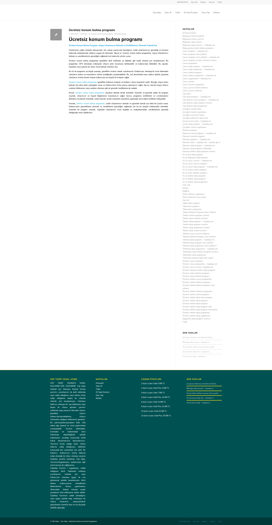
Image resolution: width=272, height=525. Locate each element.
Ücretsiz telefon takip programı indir (197, 307)
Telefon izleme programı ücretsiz (196, 215)
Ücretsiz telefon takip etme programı (197, 297)
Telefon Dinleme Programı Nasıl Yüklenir (199, 212)
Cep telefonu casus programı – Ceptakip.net (201, 100)
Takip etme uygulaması (192, 209)
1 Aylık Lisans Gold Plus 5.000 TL (155, 388)
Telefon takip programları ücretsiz (196, 227)
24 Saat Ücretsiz (189, 33)
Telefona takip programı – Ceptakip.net (198, 240)
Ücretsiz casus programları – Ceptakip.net (200, 264)
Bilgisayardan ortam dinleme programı (198, 48)
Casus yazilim (188, 82)
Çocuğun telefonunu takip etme (195, 118)
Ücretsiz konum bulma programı (92, 30)
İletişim (203, 2)
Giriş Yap (194, 2)
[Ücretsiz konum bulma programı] (56, 34)
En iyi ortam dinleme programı (195, 173)
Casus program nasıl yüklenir (195, 54)
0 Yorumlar (83, 34)
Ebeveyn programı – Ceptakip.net (196, 139)
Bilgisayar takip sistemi (192, 42)
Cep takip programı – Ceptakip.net (197, 97)
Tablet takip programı (191, 203)
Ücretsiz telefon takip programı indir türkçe (200, 310)
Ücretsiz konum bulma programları (83, 82)
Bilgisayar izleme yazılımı (193, 39)
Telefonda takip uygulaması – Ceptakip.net (200, 249)
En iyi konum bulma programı (195, 170)
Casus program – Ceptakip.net (195, 51)
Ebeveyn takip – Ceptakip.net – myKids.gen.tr (201, 142)
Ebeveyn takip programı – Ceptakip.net (199, 145)
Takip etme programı (191, 206)
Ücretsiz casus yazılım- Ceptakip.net (198, 267)
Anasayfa (100, 383)
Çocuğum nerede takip (192, 109)
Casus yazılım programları (193, 84)
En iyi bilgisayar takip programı (195, 157)
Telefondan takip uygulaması (194, 255)
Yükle (220, 2)
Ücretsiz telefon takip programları (196, 313)
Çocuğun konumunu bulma (193, 115)
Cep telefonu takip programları (195, 106)
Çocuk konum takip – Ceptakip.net (197, 121)
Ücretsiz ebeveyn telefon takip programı (199, 270)
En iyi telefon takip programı (194, 176)
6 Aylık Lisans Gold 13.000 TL (153, 402)
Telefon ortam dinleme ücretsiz (195, 218)
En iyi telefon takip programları (195, 182)
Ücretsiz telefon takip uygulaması (196, 316)
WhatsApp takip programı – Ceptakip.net (196, 342)
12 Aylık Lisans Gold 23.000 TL (154, 411)
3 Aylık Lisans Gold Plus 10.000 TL (155, 397)
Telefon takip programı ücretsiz (195, 224)
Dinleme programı (190, 130)
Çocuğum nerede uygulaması (195, 112)
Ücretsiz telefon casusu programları (197, 279)
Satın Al (212, 2)
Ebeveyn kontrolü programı (194, 136)
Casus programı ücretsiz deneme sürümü (199, 60)
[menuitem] (182, 2)
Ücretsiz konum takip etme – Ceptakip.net (196, 352)
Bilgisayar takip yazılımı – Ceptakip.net (199, 45)
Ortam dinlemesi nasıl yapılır (194, 197)
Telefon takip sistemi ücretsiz (195, 230)
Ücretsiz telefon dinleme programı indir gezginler (198, 347)
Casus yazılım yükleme (192, 91)
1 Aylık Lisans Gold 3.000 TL (153, 383)
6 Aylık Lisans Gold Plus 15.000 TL (155, 406)
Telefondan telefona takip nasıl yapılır (198, 258)
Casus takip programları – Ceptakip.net (199, 69)
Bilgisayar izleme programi (193, 36)
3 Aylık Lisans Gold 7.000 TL (153, 393)
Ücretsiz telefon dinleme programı (196, 282)
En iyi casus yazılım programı (195, 164)
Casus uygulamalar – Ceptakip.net (197, 79)
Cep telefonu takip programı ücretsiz (197, 103)
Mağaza (186, 191)
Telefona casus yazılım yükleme (196, 234)
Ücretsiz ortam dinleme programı (196, 273)
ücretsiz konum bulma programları (90, 93)
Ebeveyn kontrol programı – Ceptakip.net (199, 133)
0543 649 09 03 (182, 2)
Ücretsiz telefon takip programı (195, 300)
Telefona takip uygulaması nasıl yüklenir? (200, 246)
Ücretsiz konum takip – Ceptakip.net (194, 356)
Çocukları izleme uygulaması (194, 127)
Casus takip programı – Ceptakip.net (198, 66)
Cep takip (186, 94)
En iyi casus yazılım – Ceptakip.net (197, 161)
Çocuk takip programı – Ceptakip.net (198, 124)
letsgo (124, 34)
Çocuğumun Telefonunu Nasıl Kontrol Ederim (197, 337)
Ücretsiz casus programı (193, 261)
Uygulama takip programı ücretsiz (196, 319)
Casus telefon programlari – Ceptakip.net (199, 75)
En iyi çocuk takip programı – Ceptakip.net (200, 167)
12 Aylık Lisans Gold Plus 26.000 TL (156, 416)
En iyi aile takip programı (193, 155)
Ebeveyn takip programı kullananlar (197, 148)
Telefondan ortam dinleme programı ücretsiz (201, 252)
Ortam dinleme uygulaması (194, 194)
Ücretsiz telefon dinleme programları (197, 291)
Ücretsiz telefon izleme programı (196, 294)
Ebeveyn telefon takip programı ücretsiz (199, 151)
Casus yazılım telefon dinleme (195, 88)
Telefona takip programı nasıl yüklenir (198, 243)
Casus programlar (190, 63)
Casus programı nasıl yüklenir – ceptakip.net (201, 57)
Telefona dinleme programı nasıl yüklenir (199, 237)
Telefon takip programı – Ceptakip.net (198, 221)
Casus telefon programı (192, 72)
